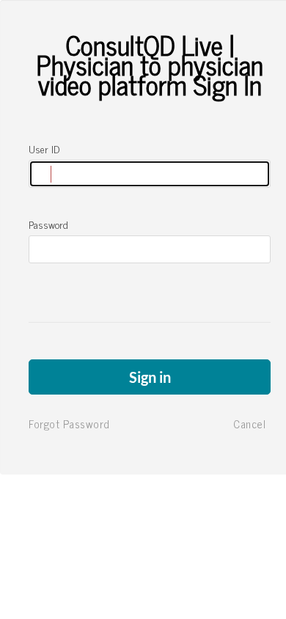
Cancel (249, 424)
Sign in (150, 377)
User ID (44, 149)
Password (48, 224)
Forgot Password (69, 424)
